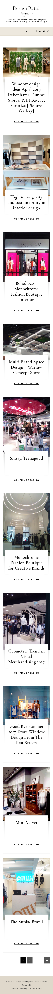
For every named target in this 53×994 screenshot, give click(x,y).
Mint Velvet (27, 822)
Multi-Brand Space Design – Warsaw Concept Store (26, 367)
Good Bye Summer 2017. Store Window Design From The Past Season (26, 734)
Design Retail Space (27, 11)
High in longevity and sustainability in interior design (26, 202)
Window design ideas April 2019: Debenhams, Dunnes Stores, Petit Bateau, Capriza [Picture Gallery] (27, 97)
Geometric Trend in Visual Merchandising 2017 (26, 656)
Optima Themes (35, 988)
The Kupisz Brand (26, 921)
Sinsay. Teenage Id (26, 458)
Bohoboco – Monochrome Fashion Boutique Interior (26, 291)
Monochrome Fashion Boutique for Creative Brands (26, 562)
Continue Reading (26, 122)
